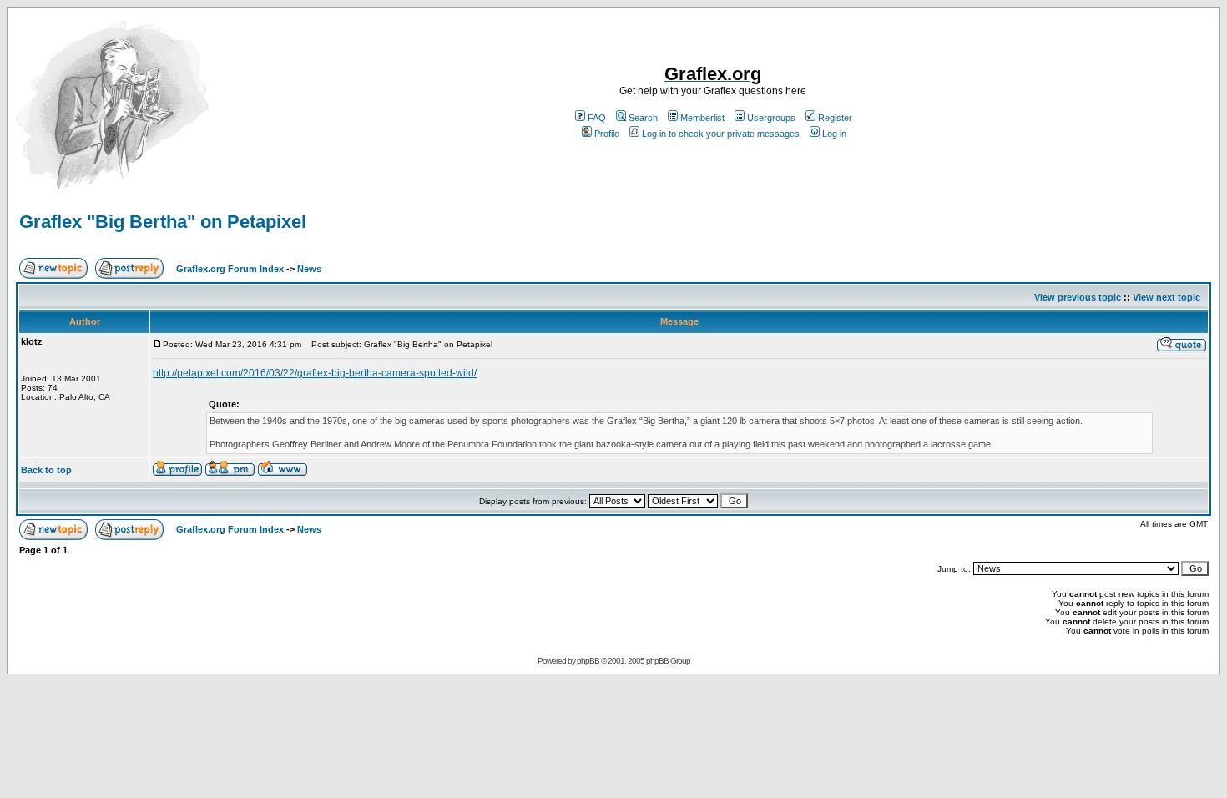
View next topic (1166, 297)
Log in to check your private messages (721, 134)
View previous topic (1077, 297)
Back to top (46, 470)
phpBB (588, 660)
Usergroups (771, 118)
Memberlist (702, 118)
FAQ (597, 118)
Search (643, 118)
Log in (834, 134)
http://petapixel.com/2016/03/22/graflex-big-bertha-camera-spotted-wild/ (315, 373)
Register (835, 118)
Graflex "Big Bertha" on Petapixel (162, 221)
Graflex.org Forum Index (230, 269)
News (309, 269)
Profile (606, 134)
